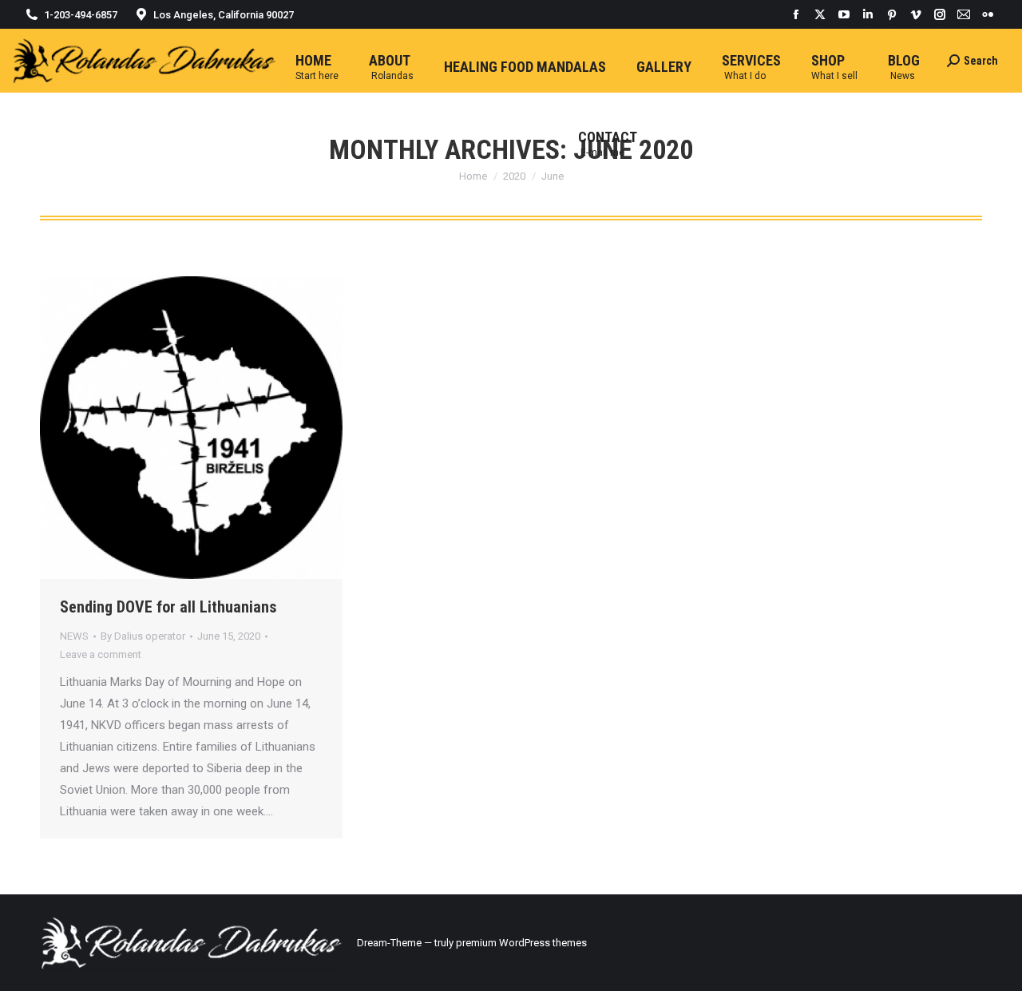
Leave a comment (100, 654)
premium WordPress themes (521, 943)
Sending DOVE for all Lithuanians (168, 606)
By (143, 636)
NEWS (74, 636)
